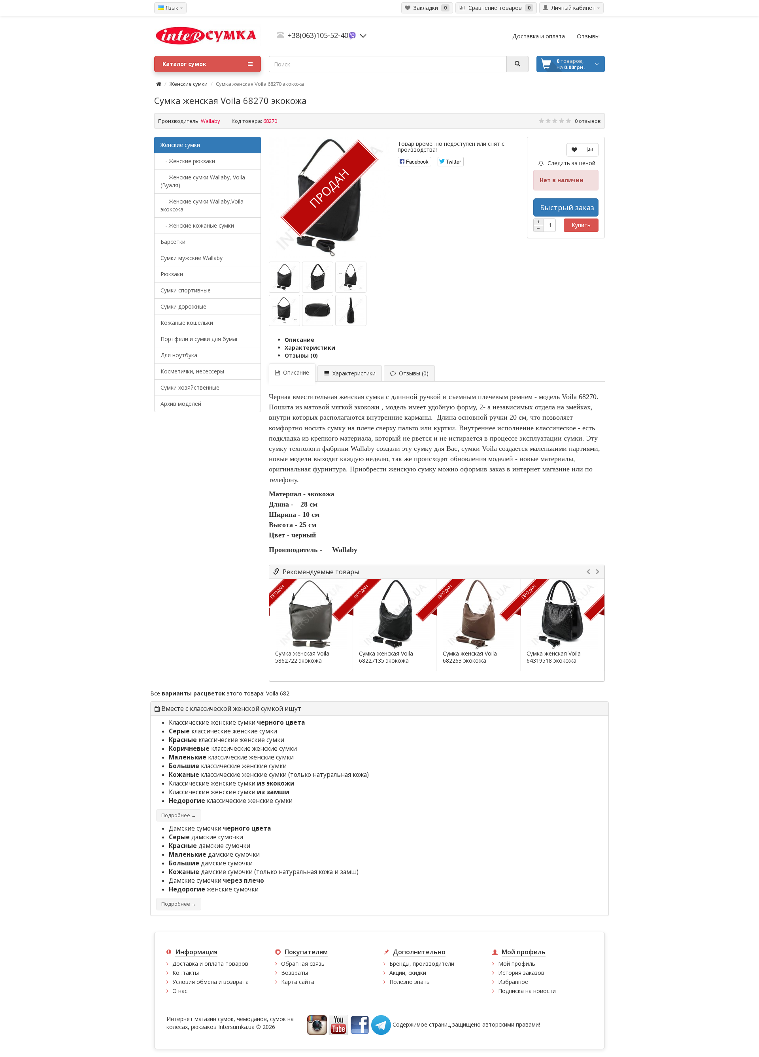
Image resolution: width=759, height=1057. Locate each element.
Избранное (513, 981)
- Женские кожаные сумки (197, 225)
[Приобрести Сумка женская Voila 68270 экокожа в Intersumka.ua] (284, 277)
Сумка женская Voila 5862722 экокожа (302, 657)
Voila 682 (277, 693)
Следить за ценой (570, 163)
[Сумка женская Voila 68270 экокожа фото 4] (317, 310)
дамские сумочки (206, 837)
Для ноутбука (178, 355)
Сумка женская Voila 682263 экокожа (470, 657)
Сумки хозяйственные (189, 387)
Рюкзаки (171, 274)
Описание (299, 339)
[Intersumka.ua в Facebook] (360, 1024)
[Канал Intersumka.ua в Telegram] (381, 1024)
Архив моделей (180, 403)
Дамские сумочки (220, 828)
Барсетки (172, 241)
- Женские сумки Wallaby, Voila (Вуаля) (202, 181)
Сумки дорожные (183, 306)
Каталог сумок (184, 64)
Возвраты (294, 972)
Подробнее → (178, 815)
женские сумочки (214, 889)
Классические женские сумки (237, 722)
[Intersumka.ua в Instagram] (317, 1024)
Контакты (185, 972)
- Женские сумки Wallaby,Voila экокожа (202, 205)
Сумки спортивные (185, 290)
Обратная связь (303, 963)
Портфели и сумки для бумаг (199, 339)
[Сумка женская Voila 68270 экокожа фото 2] (350, 277)
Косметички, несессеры (192, 371)
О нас (179, 991)
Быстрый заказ (567, 207)
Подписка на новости (527, 991)
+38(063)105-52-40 (318, 35)
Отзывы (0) (301, 355)
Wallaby (210, 120)
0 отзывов (588, 120)
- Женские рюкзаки (187, 161)
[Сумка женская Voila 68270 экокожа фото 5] (350, 310)
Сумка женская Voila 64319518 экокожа (554, 657)
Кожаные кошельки (186, 322)
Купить (581, 225)
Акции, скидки (407, 972)
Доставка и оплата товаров (210, 963)
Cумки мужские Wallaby (191, 258)
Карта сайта (297, 981)
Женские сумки (189, 83)
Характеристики (310, 347)
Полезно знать (409, 981)
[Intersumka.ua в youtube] (338, 1024)
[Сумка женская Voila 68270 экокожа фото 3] (284, 310)
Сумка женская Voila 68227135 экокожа (386, 657)
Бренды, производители (421, 963)
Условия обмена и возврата (210, 981)
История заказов (521, 972)
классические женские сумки (223, 731)
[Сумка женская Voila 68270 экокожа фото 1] (317, 277)
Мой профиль (516, 963)
